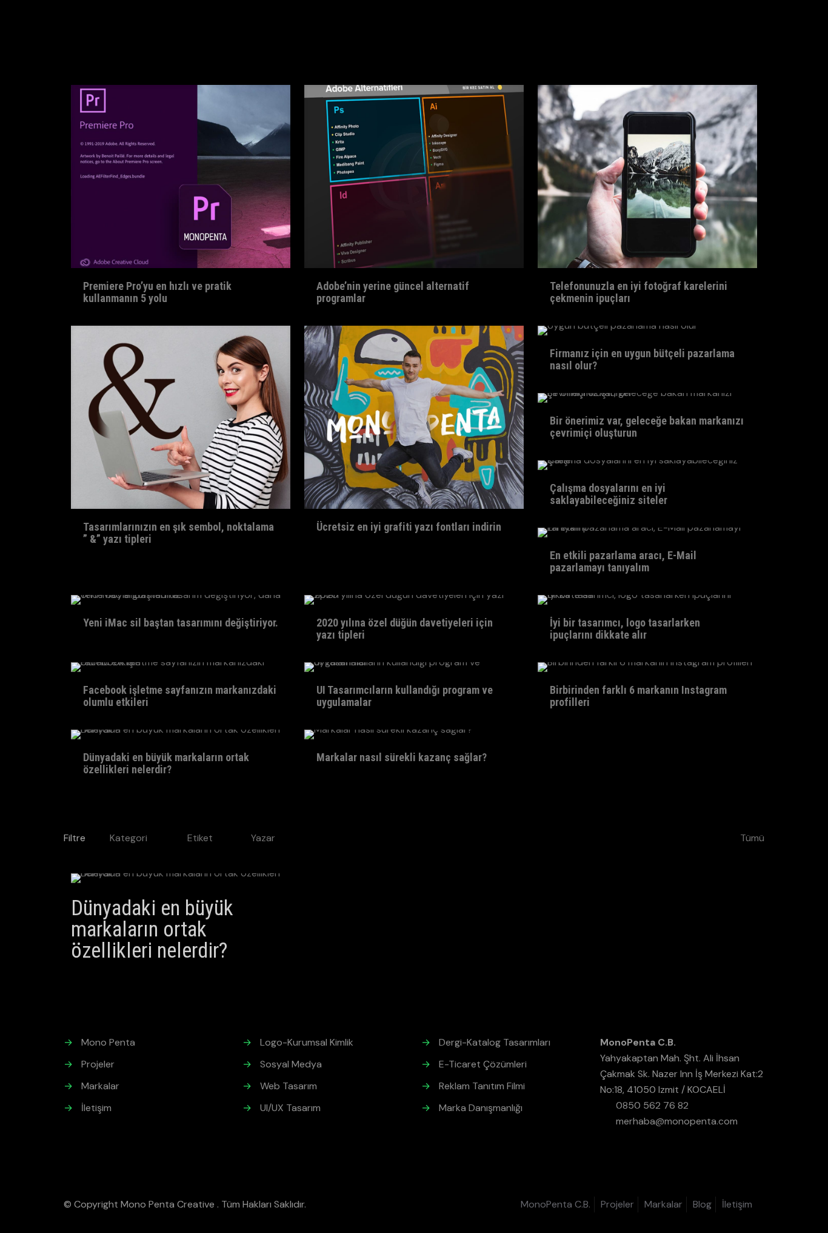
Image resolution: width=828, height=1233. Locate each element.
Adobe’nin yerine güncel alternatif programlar (392, 292)
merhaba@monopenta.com (677, 1121)
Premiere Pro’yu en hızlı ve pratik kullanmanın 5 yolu (157, 292)
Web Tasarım (288, 1086)
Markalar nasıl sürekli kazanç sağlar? (401, 757)
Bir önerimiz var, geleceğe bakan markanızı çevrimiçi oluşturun (647, 426)
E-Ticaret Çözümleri (483, 1064)
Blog (702, 1204)
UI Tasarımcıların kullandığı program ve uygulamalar (404, 696)
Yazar (263, 838)
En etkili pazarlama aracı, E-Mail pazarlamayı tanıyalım (623, 561)
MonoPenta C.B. (555, 1204)
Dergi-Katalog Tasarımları (494, 1042)
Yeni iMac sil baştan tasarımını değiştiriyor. (180, 622)
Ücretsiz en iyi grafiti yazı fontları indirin (408, 526)
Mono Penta (108, 1042)
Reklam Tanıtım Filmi (482, 1086)
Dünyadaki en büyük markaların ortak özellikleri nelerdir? (166, 763)
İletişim (96, 1107)
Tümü (752, 838)
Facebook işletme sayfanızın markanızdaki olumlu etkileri (179, 696)
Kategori (128, 838)
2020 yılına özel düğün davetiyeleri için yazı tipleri (404, 628)
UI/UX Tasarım (290, 1107)
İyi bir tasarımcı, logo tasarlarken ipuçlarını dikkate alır (625, 628)
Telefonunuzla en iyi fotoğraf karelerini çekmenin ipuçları (638, 292)
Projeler (98, 1064)
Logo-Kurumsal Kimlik (306, 1042)
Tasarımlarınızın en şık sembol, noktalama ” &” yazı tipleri (178, 532)
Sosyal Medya (291, 1064)
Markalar (100, 1086)
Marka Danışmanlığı (481, 1107)
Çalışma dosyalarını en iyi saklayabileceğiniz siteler (608, 494)
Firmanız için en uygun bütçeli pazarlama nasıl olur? (642, 359)
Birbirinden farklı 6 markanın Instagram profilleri (638, 696)
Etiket (200, 838)
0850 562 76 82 (652, 1105)
